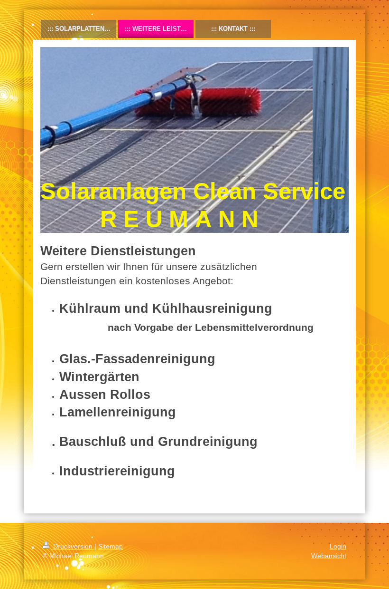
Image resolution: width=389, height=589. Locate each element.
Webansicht (328, 556)
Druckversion (72, 546)
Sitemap (110, 546)
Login (338, 546)
